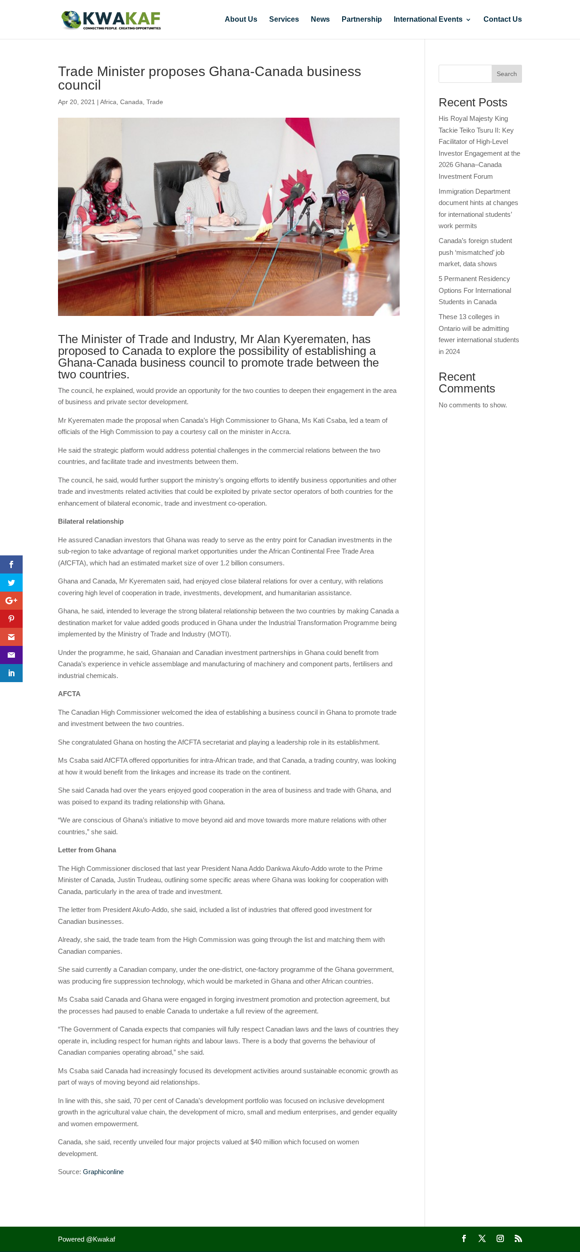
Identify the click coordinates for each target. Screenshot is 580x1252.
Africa (108, 101)
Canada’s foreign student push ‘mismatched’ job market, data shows (475, 252)
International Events (428, 19)
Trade (154, 101)
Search (507, 73)
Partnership (362, 19)
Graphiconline (103, 1172)
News (320, 19)
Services (284, 19)
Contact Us (502, 19)
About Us (241, 19)
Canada (131, 101)
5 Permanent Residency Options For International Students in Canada (475, 290)
